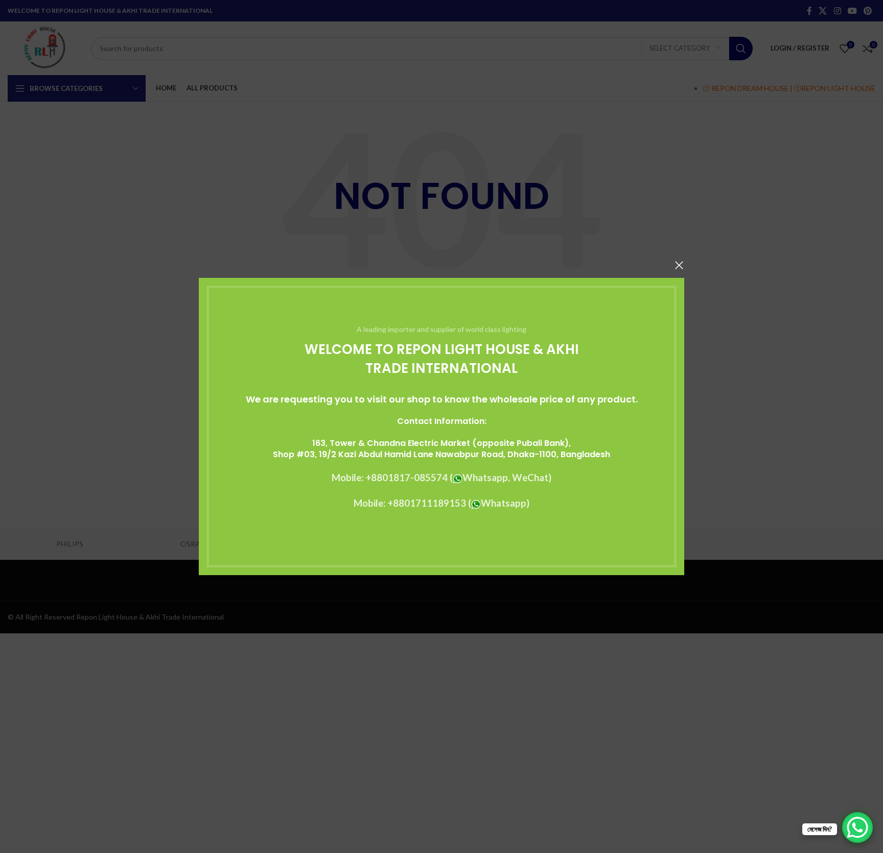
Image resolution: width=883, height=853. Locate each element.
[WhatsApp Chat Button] (857, 827)
